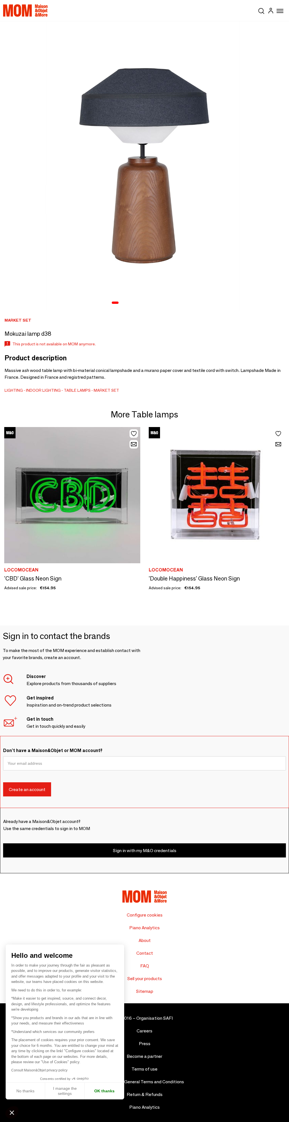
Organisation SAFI (154, 1018)
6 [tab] (153, 303)
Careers (144, 1031)
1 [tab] (115, 303)
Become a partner (144, 1056)
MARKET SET (106, 390)
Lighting (14, 390)
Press (144, 1043)
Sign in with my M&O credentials (144, 850)
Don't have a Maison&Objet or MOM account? (52, 750)
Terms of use (144, 1069)
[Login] (270, 11)
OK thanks (104, 1091)
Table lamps (77, 390)
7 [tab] (160, 303)
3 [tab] (131, 303)
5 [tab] (145, 303)
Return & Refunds (145, 1094)
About (145, 940)
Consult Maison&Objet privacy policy (39, 1070)
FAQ (144, 966)
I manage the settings (65, 1091)
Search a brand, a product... (261, 10)
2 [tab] (123, 303)
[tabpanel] (144, 166)
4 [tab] (138, 303)
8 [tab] (167, 303)
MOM (25, 10)
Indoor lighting (43, 390)
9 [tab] (175, 303)
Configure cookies (145, 915)
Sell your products (144, 978)
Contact (144, 953)
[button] (12, 1112)
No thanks (25, 1091)
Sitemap (144, 991)
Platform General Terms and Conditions (144, 1081)
